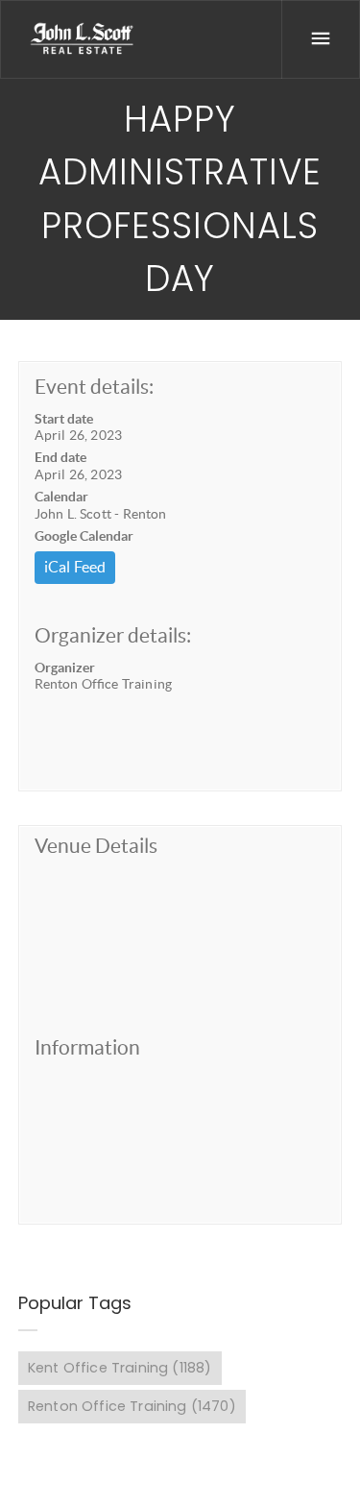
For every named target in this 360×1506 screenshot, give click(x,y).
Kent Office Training (119, 1367)
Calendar (61, 496)
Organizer (65, 667)
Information (87, 1047)
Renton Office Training (132, 1406)
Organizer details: (113, 635)
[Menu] (320, 39)
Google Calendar (84, 536)
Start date (64, 418)
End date (60, 457)
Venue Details (96, 846)
